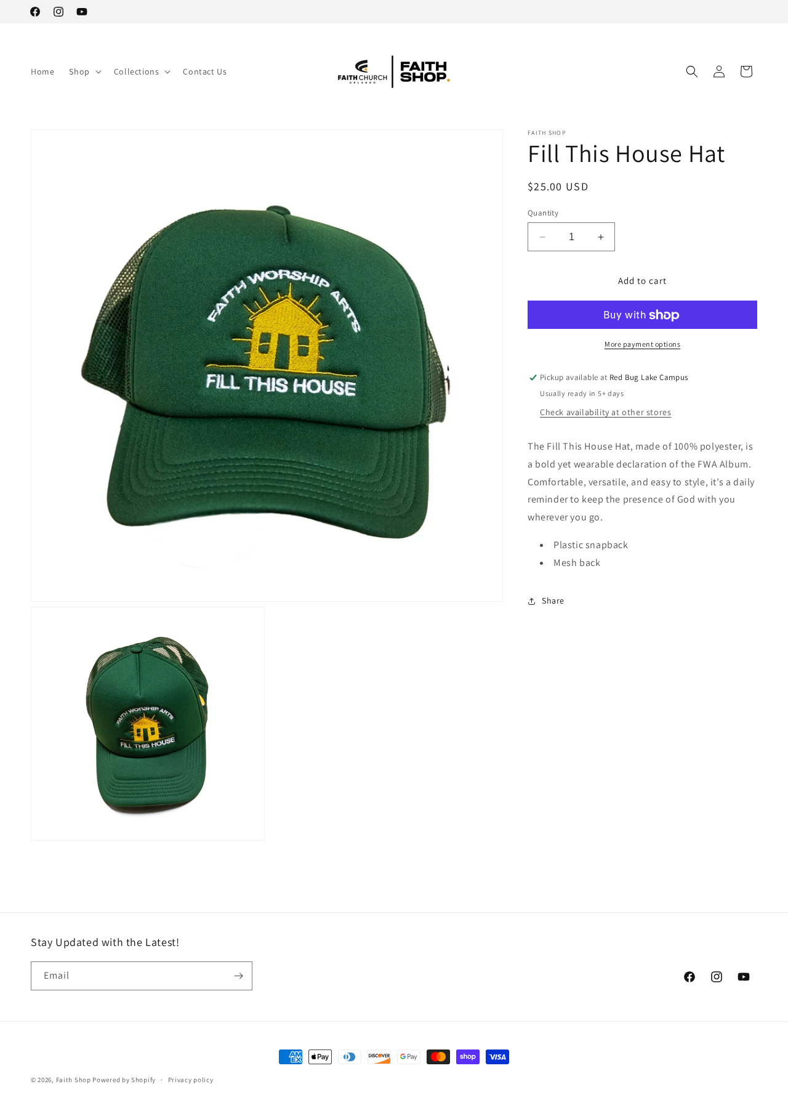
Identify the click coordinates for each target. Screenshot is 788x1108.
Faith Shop (73, 1079)
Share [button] (553, 600)
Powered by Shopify (124, 1079)
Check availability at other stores (605, 412)
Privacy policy (191, 1079)
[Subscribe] (238, 975)
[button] (84, 71)
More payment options (642, 344)
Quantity (543, 213)
